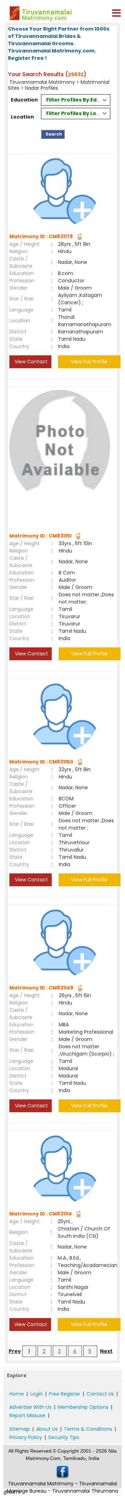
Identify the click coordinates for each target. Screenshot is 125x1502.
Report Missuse (27, 1415)
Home (16, 1393)
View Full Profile (89, 361)
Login (36, 1393)
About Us (47, 1429)
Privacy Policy (25, 1437)
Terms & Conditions (88, 1429)
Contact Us (100, 1393)
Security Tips (63, 1437)
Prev (15, 1351)
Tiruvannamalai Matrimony (42, 82)
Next (106, 1351)
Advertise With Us (30, 1407)
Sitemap (19, 1429)
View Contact (30, 361)
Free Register (64, 1393)
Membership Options (83, 1407)
